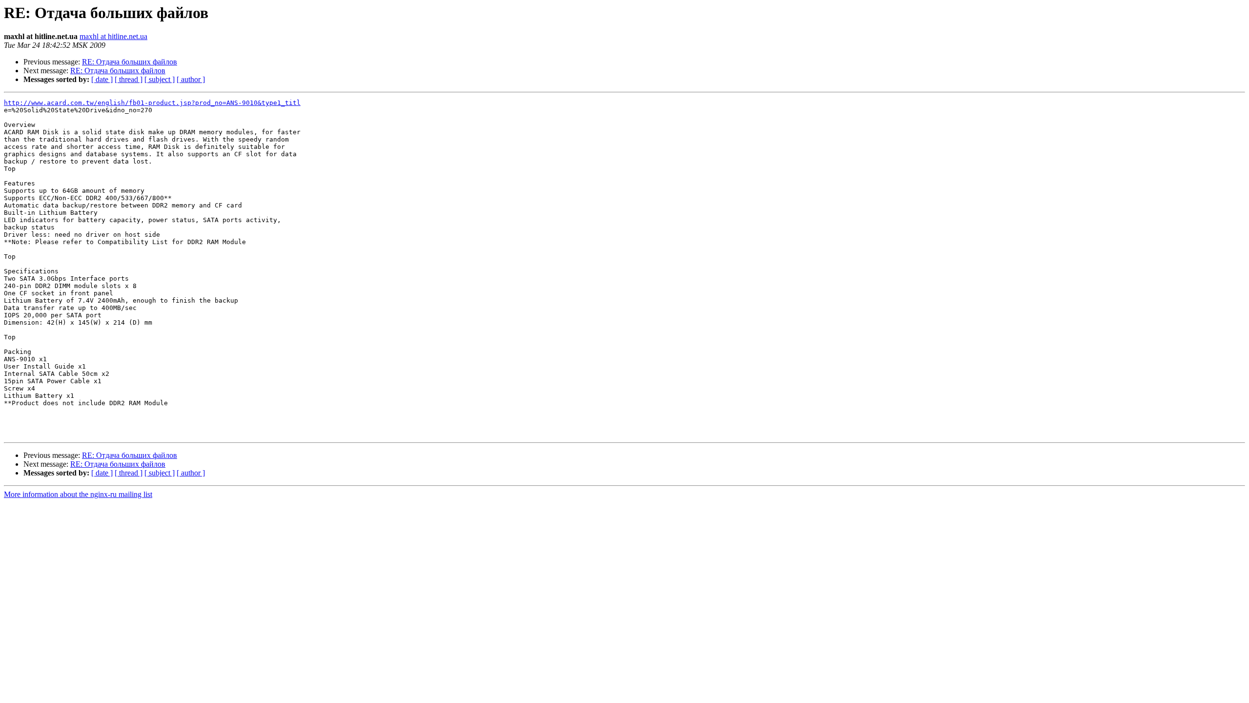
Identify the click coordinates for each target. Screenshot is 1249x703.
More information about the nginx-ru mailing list (78, 494)
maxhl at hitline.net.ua (113, 36)
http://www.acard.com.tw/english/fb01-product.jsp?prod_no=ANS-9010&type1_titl (152, 102)
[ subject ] (159, 79)
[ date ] (102, 79)
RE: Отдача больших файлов (129, 62)
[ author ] (191, 79)
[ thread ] (128, 79)
